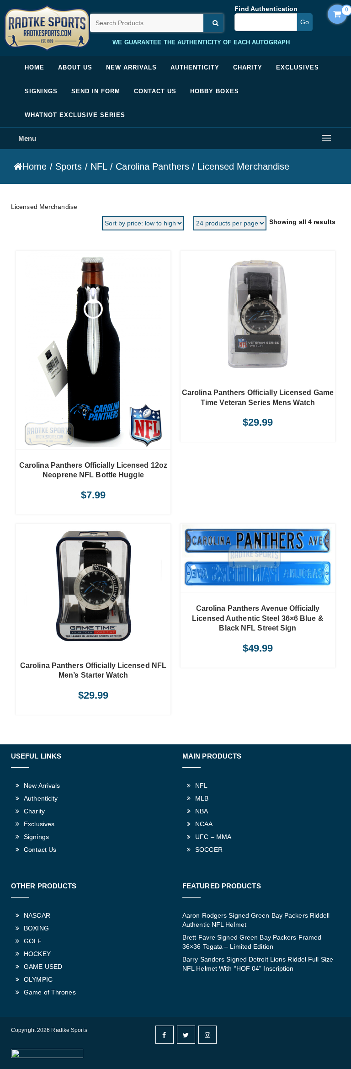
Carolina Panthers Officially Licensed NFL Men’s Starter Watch (93, 670)
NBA (201, 811)
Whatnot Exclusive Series (75, 115)
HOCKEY (37, 953)
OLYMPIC (38, 979)
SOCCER (209, 849)
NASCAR (37, 915)
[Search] (213, 23)
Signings (41, 91)
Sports (68, 166)
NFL (98, 166)
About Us (75, 67)
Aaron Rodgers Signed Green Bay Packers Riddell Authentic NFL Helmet (256, 920)
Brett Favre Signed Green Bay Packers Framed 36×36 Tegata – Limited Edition (251, 942)
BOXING (36, 928)
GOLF (33, 941)
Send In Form (95, 91)
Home (34, 67)
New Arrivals (131, 67)
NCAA (204, 824)
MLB (201, 798)
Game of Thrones (50, 992)
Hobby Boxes (214, 91)
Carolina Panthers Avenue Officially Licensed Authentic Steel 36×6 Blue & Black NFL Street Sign (258, 618)
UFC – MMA (213, 836)
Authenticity (194, 67)
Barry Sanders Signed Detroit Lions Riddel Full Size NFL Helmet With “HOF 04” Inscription (257, 964)
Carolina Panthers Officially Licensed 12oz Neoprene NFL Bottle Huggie (93, 470)
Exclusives (297, 67)
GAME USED (43, 966)
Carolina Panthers (152, 166)
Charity (247, 67)
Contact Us (155, 91)
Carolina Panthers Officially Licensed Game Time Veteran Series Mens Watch (258, 397)
